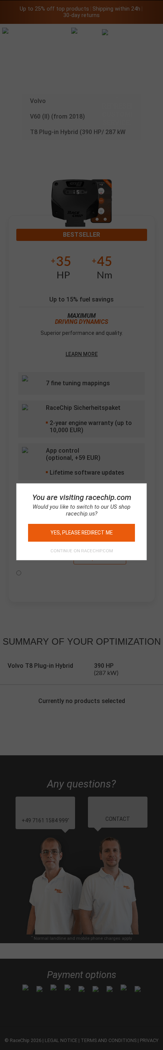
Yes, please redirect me (81, 533)
